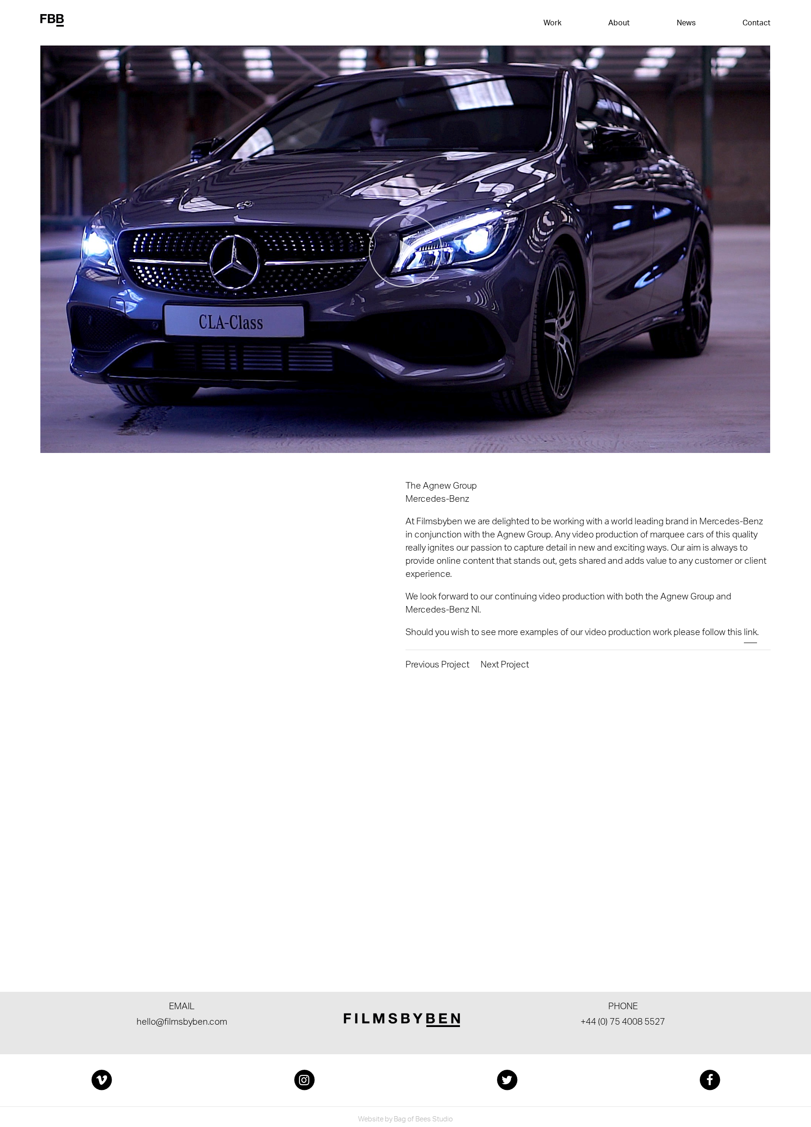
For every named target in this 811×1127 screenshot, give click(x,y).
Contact (756, 23)
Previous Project (437, 666)
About (619, 23)
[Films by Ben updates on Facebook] (709, 1080)
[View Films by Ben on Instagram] (304, 1080)
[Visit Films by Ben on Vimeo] (101, 1080)
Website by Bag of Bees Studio (405, 1120)
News (686, 23)
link (750, 634)
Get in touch (92, 901)
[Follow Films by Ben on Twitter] (507, 1080)
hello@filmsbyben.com (182, 1023)
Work (552, 23)
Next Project (505, 666)
